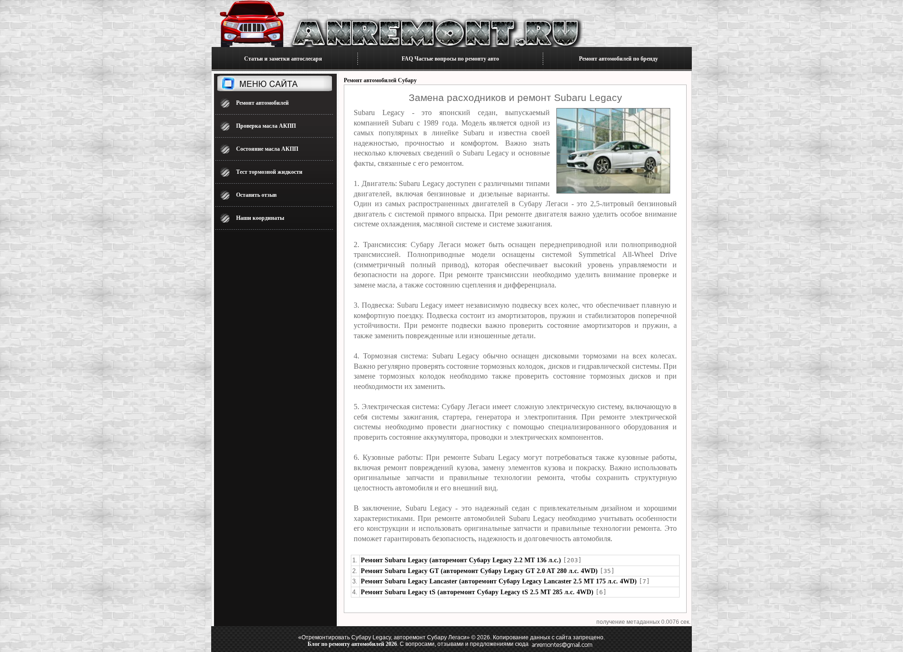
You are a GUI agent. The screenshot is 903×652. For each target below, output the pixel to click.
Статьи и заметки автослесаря (283, 58)
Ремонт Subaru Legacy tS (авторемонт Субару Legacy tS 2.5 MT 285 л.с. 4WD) (477, 592)
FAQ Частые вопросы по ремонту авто (450, 58)
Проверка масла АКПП (266, 126)
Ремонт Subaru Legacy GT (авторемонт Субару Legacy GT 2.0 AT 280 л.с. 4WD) (479, 570)
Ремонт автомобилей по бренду (618, 58)
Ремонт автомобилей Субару (380, 80)
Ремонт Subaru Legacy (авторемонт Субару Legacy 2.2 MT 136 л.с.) (461, 560)
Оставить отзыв (256, 195)
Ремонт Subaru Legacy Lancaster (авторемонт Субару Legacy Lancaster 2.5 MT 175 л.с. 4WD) (499, 581)
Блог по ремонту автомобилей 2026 (352, 644)
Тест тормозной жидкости (269, 172)
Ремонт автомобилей (262, 103)
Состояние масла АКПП (267, 149)
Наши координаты (260, 218)
